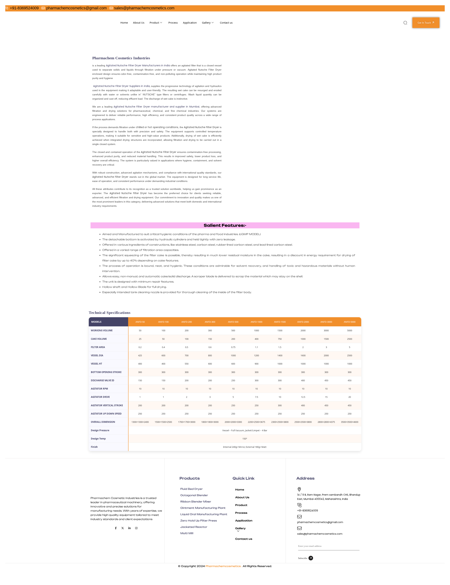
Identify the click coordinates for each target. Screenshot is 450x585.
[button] (259, 529)
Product (154, 22)
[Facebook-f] (115, 528)
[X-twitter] (122, 528)
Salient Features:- (225, 225)
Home (124, 22)
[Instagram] (136, 528)
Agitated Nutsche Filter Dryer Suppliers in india (121, 86)
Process (173, 22)
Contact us (226, 22)
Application (190, 22)
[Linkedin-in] (129, 528)
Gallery (206, 22)
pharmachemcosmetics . (223, 566)
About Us (138, 22)
